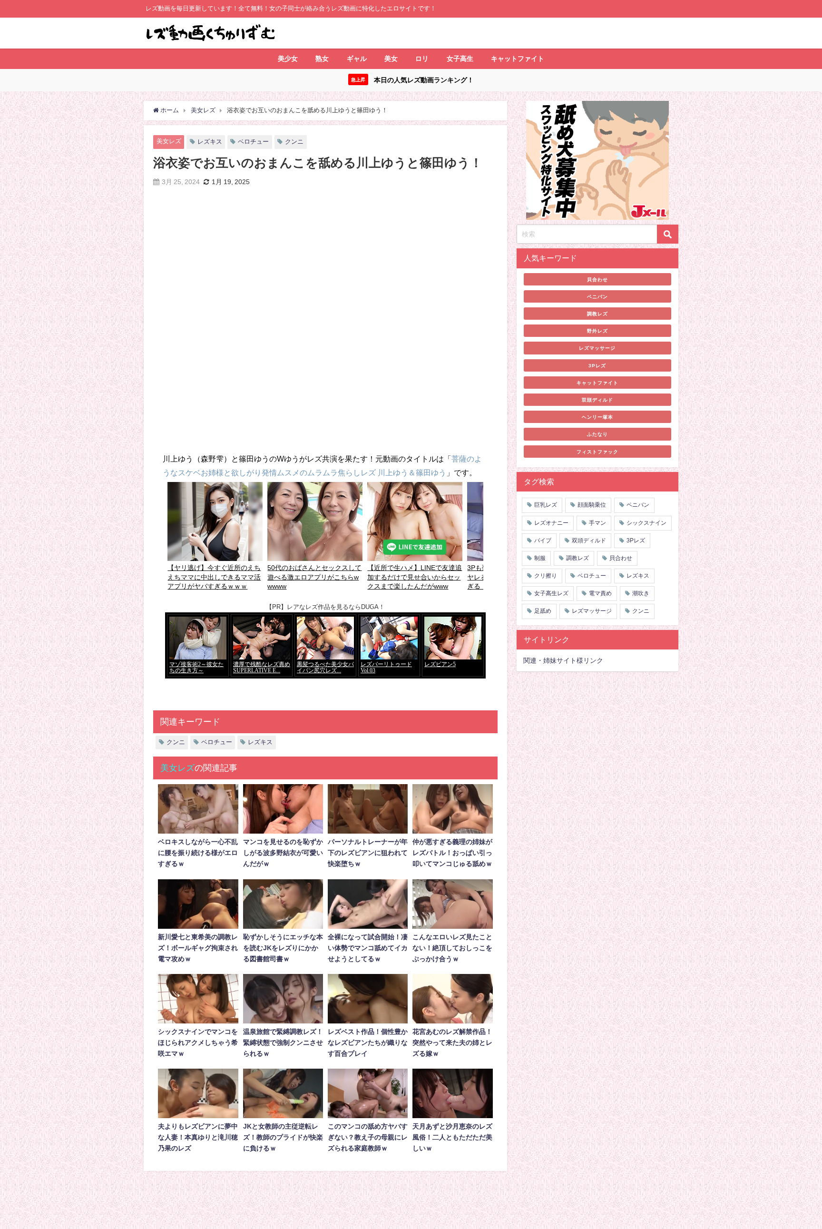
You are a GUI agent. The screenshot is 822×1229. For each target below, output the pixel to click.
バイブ (542, 540)
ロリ (422, 58)
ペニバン (597, 296)
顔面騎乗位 (591, 505)
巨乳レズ (545, 505)
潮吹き (640, 593)
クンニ (294, 141)
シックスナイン (646, 523)
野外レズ (597, 330)
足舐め (542, 611)
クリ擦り (545, 576)
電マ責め (600, 593)
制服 (540, 558)
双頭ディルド (597, 399)
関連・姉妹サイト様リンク (563, 660)
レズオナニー (551, 523)
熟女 (322, 58)
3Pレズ (597, 365)
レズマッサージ (597, 347)
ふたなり (597, 434)
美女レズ (169, 141)
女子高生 (460, 58)
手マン (597, 523)
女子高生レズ (551, 593)
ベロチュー (253, 141)
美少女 (288, 58)
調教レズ (597, 313)
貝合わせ (597, 279)
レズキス (209, 141)
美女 (391, 58)
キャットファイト (517, 58)
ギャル (357, 58)
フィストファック (597, 451)
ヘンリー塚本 (597, 416)
